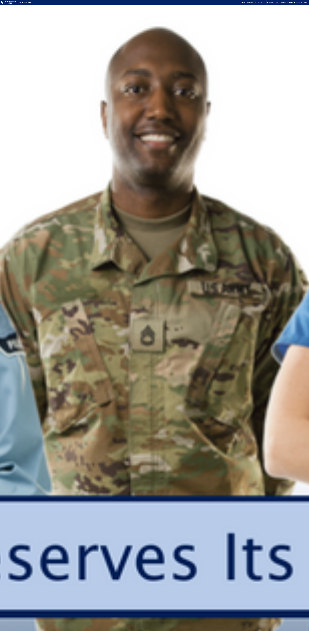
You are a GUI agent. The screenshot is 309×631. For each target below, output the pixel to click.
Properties (250, 3)
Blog (278, 3)
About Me (270, 3)
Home (243, 2)
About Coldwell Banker (300, 2)
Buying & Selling (260, 3)
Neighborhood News (287, 2)
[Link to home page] (9, 2)
